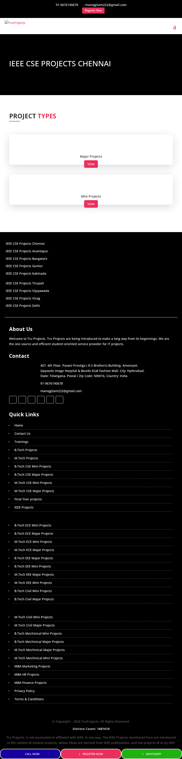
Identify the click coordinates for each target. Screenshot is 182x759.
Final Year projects (28, 499)
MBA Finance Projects (30, 683)
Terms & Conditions (29, 699)
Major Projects (91, 156)
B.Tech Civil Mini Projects (33, 591)
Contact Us (22, 433)
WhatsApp (153, 754)
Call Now (32, 754)
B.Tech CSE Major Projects (33, 474)
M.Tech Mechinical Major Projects (39, 650)
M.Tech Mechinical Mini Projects (38, 658)
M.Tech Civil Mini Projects (33, 617)
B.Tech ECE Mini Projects (32, 525)
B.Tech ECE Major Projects (33, 533)
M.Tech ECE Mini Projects (33, 542)
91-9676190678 (51, 383)
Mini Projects (91, 196)
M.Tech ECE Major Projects (34, 550)
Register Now (93, 754)
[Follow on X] (22, 399)
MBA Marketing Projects (32, 666)
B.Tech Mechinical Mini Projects (38, 633)
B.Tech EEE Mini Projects (32, 566)
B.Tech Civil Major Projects (34, 599)
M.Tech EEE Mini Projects (33, 583)
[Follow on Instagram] (31, 399)
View (91, 164)
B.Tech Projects (25, 450)
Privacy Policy (24, 691)
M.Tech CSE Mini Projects (33, 483)
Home (18, 425)
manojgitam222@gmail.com (61, 391)
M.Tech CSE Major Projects (34, 491)
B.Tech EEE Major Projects (33, 558)
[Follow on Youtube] (50, 399)
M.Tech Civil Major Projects (34, 625)
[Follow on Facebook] (13, 399)
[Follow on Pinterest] (59, 399)
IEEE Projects (24, 507)
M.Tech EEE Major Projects (34, 574)
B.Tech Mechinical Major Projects (39, 642)
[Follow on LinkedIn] (41, 399)
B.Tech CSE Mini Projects (32, 466)
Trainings (21, 442)
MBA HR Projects (26, 674)
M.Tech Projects (26, 458)
